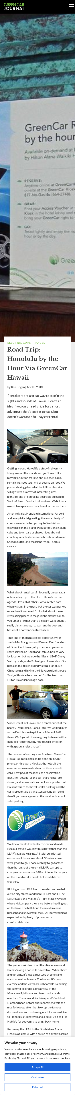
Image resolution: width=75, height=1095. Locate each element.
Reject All (37, 1087)
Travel (39, 342)
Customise (37, 1077)
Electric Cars (19, 342)
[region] (37, 1066)
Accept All (38, 1067)
